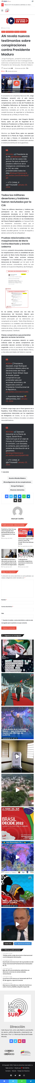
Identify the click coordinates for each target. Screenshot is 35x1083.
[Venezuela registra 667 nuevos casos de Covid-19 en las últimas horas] (26, 532)
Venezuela (23, 31)
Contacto (8, 1071)
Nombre (4, 599)
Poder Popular (9, 31)
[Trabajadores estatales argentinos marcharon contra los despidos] (26, 553)
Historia (14, 1071)
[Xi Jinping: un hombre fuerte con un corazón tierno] (17, 689)
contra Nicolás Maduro (18, 478)
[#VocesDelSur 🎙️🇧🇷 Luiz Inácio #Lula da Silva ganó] (17, 723)
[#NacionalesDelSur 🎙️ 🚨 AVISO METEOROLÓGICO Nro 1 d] (17, 857)
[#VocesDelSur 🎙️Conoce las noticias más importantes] (17, 656)
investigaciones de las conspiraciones (17, 482)
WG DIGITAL (26, 1068)
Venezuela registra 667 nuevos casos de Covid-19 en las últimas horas (25, 541)
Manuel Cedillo (7, 68)
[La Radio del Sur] (7, 10)
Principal (17, 31)
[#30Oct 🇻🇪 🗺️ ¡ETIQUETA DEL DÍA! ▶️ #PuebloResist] (17, 790)
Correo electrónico (7, 606)
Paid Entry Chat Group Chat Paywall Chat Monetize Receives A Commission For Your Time (8, 532)
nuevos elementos (17, 490)
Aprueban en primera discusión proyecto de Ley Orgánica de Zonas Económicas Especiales (9, 562)
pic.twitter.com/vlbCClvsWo (17, 392)
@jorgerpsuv (16, 157)
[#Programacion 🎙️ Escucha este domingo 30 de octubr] (17, 823)
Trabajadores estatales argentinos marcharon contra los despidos (25, 562)
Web (2, 613)
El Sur (8, 28)
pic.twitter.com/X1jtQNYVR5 (17, 455)
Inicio (4, 28)
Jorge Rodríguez (18, 486)
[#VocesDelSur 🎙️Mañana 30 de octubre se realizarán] (17, 890)
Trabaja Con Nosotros (23, 1071)
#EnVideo (9, 154)
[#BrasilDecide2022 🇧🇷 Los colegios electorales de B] (17, 756)
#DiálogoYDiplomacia (18, 173)
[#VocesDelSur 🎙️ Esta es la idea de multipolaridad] (17, 924)
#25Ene (9, 364)
